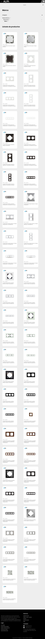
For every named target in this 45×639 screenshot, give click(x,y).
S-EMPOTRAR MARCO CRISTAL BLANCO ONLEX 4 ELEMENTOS (29, 303)
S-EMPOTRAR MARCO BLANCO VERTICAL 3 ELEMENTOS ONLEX (29, 105)
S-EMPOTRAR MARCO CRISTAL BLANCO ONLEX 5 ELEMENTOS (8, 323)
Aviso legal (3, 625)
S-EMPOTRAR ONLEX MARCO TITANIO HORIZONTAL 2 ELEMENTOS (10, 224)
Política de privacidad (5, 626)
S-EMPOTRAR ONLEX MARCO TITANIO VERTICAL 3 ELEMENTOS (31, 244)
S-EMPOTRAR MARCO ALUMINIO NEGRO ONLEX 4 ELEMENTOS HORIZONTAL (30, 501)
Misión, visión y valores (27, 617)
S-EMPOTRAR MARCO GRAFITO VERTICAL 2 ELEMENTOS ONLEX (8, 165)
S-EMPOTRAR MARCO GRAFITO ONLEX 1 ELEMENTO (8, 145)
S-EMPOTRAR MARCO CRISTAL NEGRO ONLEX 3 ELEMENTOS (8, 402)
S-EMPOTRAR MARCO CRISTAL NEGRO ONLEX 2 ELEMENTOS (29, 382)
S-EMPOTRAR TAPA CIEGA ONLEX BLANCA (9, 46)
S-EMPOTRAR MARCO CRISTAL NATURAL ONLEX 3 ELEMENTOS (29, 342)
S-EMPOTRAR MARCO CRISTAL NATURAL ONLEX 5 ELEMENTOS (29, 362)
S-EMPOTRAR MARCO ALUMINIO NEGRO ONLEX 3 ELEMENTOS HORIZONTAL (9, 501)
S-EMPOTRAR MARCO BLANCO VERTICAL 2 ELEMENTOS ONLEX (29, 86)
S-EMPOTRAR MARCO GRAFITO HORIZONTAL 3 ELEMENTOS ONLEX (30, 165)
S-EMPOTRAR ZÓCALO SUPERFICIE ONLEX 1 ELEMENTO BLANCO (9, 579)
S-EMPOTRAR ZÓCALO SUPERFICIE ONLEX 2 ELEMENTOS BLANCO (30, 579)
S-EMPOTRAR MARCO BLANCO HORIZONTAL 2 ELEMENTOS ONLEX (9, 86)
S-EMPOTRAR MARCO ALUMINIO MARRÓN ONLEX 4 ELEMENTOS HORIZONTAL (9, 461)
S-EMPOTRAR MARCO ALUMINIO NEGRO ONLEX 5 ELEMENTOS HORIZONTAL (9, 520)
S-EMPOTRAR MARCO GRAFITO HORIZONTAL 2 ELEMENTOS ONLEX (30, 145)
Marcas (24, 618)
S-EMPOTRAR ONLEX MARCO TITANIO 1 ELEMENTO (31, 204)
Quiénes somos (26, 615)
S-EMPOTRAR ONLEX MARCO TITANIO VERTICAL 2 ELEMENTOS (31, 224)
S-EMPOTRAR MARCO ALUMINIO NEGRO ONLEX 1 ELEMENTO (9, 481)
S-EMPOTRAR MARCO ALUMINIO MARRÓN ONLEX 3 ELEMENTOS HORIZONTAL (30, 441)
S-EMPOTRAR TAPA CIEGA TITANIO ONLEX (30, 46)
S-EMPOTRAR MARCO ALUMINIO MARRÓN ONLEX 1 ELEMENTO (30, 421)
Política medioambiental (5, 627)
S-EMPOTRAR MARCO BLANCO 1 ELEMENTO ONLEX (30, 66)
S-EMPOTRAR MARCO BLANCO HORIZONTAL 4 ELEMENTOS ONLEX (9, 125)
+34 (26, 627)
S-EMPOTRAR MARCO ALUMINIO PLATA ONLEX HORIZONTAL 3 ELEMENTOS (30, 540)
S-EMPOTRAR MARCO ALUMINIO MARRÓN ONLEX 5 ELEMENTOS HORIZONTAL (30, 461)
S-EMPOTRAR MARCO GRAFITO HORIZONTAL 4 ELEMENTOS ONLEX (30, 184)
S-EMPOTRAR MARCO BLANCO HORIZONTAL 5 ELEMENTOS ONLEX (30, 125)
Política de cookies (4, 629)
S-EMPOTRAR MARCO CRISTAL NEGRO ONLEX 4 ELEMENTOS (29, 402)
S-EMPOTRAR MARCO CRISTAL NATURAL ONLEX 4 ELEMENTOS (8, 362)
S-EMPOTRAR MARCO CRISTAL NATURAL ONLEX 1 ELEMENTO (29, 323)
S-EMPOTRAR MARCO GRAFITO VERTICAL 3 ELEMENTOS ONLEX (8, 184)
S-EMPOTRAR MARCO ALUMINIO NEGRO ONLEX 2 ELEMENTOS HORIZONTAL (30, 481)
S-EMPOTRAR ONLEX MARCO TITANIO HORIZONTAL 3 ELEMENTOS (10, 244)
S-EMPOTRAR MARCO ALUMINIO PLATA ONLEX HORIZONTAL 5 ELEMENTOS (30, 560)
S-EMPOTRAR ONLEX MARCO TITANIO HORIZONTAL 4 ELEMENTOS (10, 263)
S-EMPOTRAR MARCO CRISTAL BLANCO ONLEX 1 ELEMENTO (8, 283)
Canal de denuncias (4, 630)
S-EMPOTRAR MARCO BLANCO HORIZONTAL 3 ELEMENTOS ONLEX (9, 105)
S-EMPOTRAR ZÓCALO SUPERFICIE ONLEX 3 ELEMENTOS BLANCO (9, 599)
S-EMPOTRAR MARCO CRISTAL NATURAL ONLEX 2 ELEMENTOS (8, 342)
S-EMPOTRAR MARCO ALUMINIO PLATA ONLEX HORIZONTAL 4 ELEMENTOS (9, 560)
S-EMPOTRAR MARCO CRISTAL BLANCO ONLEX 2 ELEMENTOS (29, 283)
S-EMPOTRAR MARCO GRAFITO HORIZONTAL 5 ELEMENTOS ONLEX (9, 204)
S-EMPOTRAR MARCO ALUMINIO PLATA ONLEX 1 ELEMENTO (30, 520)
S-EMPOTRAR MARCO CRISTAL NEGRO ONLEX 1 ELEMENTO (8, 382)
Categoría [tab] (4, 15)
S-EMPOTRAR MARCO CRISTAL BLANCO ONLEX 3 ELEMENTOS (8, 303)
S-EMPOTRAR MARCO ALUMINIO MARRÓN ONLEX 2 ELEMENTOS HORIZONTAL (9, 441)
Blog (24, 621)
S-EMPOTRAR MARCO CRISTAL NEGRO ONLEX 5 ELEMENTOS (8, 421)
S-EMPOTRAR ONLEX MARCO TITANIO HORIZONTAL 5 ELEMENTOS (31, 263)
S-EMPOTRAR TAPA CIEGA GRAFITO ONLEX (9, 66)
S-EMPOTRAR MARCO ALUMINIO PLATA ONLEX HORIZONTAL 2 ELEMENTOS (9, 540)
